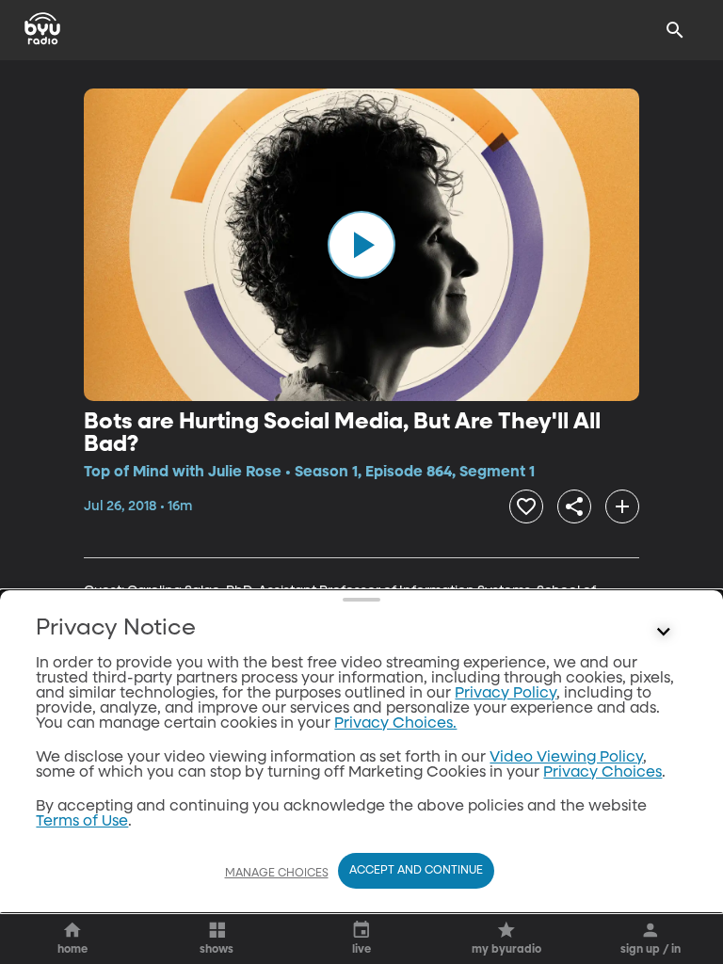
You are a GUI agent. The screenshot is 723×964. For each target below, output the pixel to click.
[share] (574, 506)
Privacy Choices (602, 772)
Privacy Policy (505, 693)
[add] (622, 506)
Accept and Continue (416, 870)
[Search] (675, 30)
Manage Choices (277, 873)
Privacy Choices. (395, 723)
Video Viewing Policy (566, 757)
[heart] (526, 506)
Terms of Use (82, 821)
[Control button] (663, 632)
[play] (361, 245)
